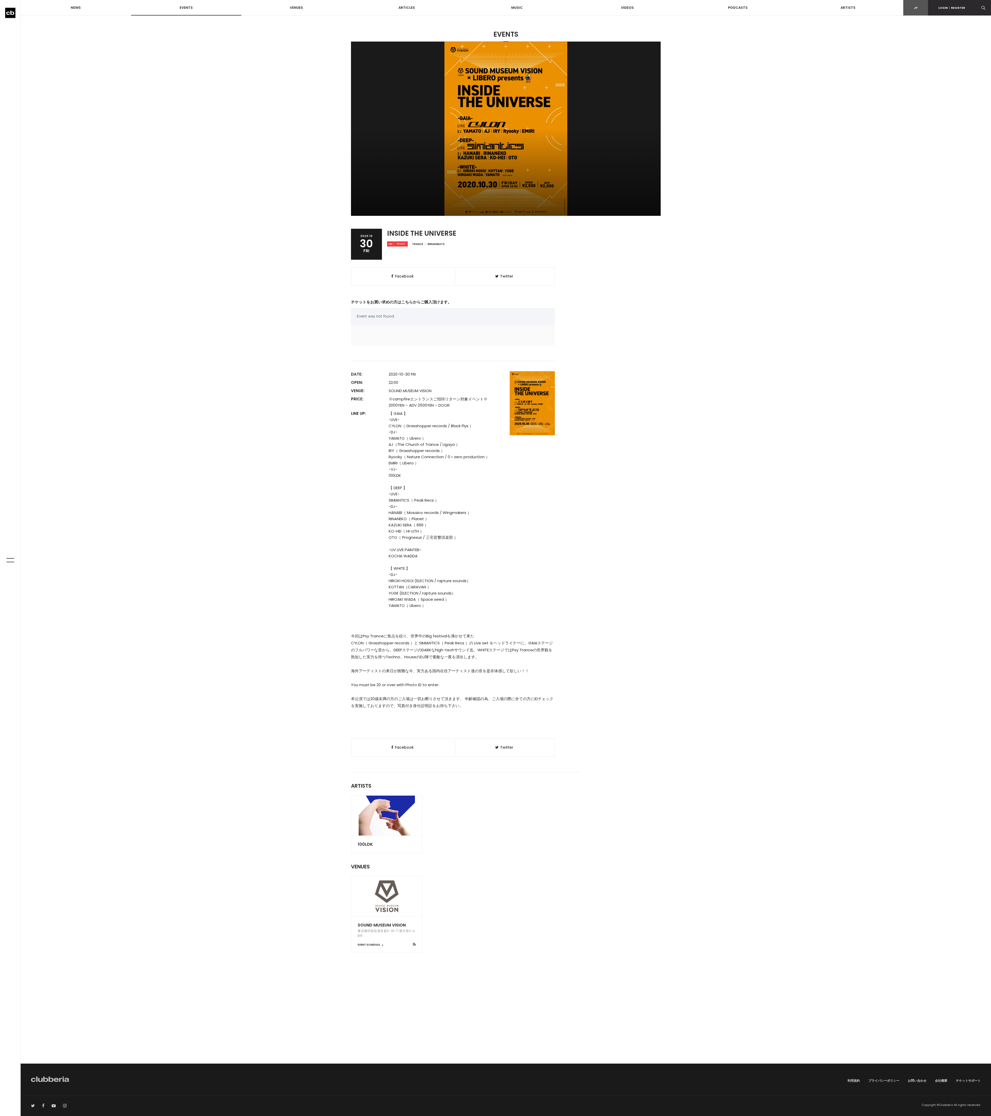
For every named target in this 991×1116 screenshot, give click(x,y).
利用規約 (854, 1080)
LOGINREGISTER (951, 8)
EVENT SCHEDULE (369, 945)
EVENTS (186, 7)
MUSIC (517, 7)
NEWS (76, 7)
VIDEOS (627, 7)
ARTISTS (848, 7)
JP (915, 8)
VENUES (296, 7)
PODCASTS (738, 7)
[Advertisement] (506, 1020)
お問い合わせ (917, 1080)
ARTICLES (406, 7)
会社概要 (941, 1080)
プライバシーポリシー (883, 1080)
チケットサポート (968, 1080)
